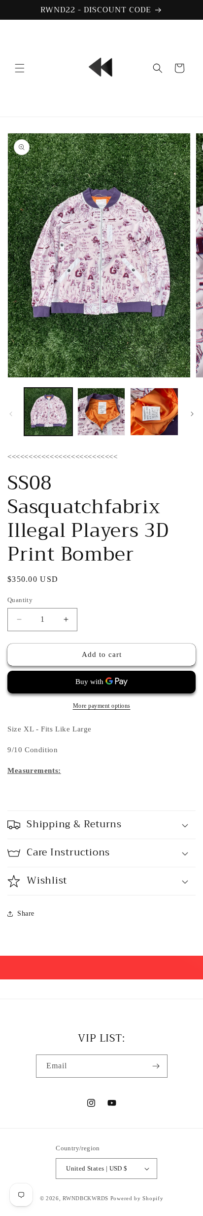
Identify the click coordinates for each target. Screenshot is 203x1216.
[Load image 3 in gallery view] (154, 412)
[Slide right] (192, 414)
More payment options (102, 705)
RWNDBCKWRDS (85, 1198)
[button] (20, 68)
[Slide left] (11, 414)
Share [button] (25, 913)
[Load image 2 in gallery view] (101, 412)
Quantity (20, 600)
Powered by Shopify (137, 1198)
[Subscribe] (156, 1066)
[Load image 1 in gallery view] (48, 412)
